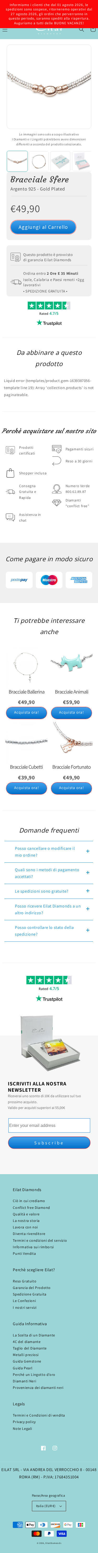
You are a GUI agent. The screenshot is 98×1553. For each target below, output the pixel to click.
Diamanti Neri (24, 1381)
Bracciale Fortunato (71, 767)
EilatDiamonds (53, 1543)
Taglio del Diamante (30, 1348)
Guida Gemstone (27, 1361)
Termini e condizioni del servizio (40, 1240)
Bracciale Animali (71, 692)
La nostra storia (26, 1220)
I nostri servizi (25, 1307)
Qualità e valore (26, 1214)
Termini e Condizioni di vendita (39, 1415)
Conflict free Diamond (31, 1207)
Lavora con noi (25, 1227)
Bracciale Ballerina (26, 692)
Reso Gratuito (24, 1281)
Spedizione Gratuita (29, 1294)
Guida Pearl (23, 1368)
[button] (81, 29)
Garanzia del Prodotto (32, 1287)
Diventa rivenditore (29, 1233)
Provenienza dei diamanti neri (38, 1387)
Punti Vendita (24, 1253)
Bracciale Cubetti (26, 767)
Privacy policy (24, 1421)
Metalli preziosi (26, 1354)
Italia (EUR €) (46, 1506)
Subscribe (49, 1143)
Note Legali (22, 1428)
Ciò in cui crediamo (29, 1200)
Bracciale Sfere (39, 179)
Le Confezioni (24, 1300)
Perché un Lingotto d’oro (34, 1374)
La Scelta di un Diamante (34, 1335)
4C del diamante (27, 1341)
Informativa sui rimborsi (33, 1247)
